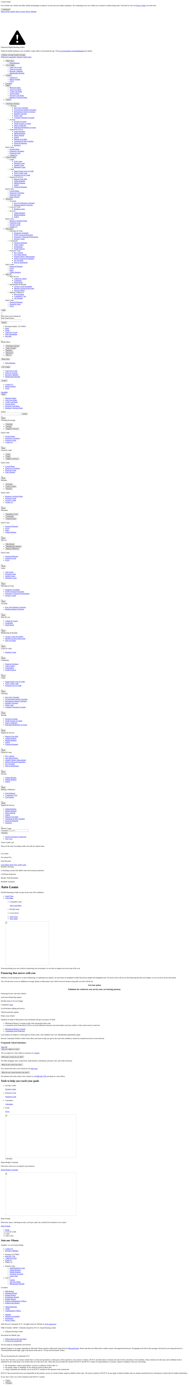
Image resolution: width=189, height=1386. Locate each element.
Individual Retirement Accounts (25, 127)
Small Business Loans (17, 1268)
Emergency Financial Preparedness (26, 237)
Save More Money (20, 255)
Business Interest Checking (23, 205)
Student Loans (19, 165)
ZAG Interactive (50, 1324)
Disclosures (9, 1318)
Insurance (17, 145)
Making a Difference (12, 549)
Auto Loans (18, 161)
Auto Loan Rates (15, 90)
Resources (9, 229)
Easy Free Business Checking (24, 203)
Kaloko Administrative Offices (15, 1301)
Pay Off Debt (18, 260)
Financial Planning (20, 143)
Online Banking (19, 131)
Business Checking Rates (18, 97)
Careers (12, 1280)
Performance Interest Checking (24, 112)
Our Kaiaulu (18, 298)
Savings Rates (14, 93)
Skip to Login (20, 11)
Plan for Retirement (20, 262)
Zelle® (16, 137)
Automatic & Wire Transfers (23, 141)
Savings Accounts (20, 122)
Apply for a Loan (16, 67)
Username (4, 830)
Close (8, 1381)
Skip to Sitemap (30, 11)
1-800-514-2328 (11, 1258)
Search (4, 322)
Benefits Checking (20, 114)
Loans (12, 159)
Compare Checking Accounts (24, 118)
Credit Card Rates (16, 92)
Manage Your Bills (20, 139)
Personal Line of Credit (22, 175)
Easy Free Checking (21, 108)
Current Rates (14, 191)
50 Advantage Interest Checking (25, 110)
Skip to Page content (8, 11)
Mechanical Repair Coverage (15, 1029)
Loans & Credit (11, 157)
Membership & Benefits (13, 546)
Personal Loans (19, 163)
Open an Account (16, 69)
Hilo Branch (9, 1291)
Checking (9, 424)
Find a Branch (14, 197)
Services (9, 489)
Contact (8, 75)
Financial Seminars (20, 243)
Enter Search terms (7, 318)
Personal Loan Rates (17, 95)
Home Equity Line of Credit (23, 171)
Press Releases (15, 63)
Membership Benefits (17, 73)
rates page (34, 1068)
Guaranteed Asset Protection (15, 1031)
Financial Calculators (17, 151)
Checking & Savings (12, 104)
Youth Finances (19, 249)
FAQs (12, 81)
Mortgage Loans (19, 167)
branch (37, 1053)
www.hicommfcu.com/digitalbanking (72, 51)
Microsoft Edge (73, 1348)
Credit (8, 456)
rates (11, 1005)
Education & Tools (12, 514)
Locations (8, 83)
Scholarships (18, 247)
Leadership (18, 280)
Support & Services (12, 429)
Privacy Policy (141, 5)
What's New (10, 61)
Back (3, 418)
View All (4, 1047)
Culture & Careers (20, 279)
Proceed (4, 833)
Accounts (9, 484)
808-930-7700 (41, 1076)
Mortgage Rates (15, 88)
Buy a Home (18, 253)
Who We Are (10, 544)
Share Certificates (20, 125)
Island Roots (18, 282)
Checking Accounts (16, 1274)
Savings (8, 426)
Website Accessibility (12, 1316)
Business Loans (19, 209)
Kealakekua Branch (12, 1297)
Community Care (20, 296)
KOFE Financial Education (23, 235)
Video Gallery (19, 245)
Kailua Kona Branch (12, 1303)
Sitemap (8, 1314)
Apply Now (9, 896)
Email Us (8, 1260)
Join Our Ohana (15, 1282)
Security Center (15, 225)
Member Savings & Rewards (24, 288)
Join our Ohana (19, 290)
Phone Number (15, 79)
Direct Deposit (19, 135)
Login (3, 310)
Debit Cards (18, 116)
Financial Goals (15, 153)
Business (9, 199)
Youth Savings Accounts (22, 123)
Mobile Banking (19, 133)
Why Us (8, 274)
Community (9, 516)
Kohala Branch (10, 1295)
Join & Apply (10, 65)
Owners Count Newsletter (23, 286)
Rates (8, 85)
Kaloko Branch (10, 1299)
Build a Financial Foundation (24, 258)
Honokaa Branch (11, 1293)
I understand (6, 9)
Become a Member (16, 71)
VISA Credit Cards (20, 173)
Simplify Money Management (24, 257)
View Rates (9, 898)
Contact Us (13, 77)
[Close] (2, 314)
